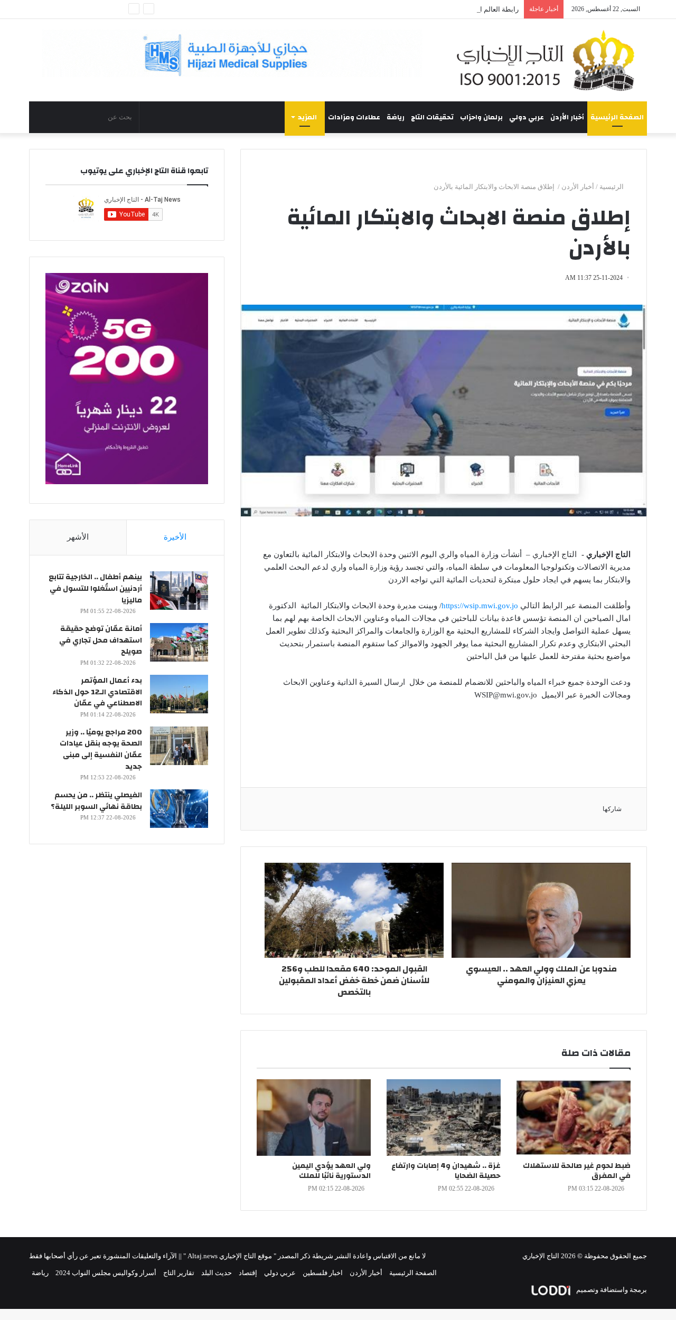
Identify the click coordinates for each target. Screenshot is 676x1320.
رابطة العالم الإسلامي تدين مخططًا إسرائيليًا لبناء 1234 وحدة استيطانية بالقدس (406, 9)
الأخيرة (175, 537)
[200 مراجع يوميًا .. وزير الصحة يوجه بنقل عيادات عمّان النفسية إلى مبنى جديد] (179, 746)
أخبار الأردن (567, 117)
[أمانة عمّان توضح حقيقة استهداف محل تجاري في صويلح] (179, 642)
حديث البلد (216, 1273)
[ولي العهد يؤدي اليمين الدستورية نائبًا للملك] (314, 1117)
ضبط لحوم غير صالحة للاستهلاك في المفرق (577, 1171)
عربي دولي (526, 117)
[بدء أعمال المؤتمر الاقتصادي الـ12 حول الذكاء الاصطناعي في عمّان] (179, 694)
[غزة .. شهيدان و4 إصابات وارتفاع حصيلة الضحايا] (444, 1117)
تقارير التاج (178, 1273)
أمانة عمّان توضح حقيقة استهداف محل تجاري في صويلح (100, 640)
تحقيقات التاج (432, 117)
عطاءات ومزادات (354, 117)
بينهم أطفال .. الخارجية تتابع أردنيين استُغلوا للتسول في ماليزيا (95, 588)
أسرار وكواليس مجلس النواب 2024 (105, 1273)
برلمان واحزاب (481, 117)
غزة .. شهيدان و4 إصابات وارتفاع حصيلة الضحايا (446, 1171)
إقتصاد (248, 1273)
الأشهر (78, 537)
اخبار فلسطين (323, 1273)
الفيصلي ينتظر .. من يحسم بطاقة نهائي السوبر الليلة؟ (96, 801)
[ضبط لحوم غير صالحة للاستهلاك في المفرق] (574, 1117)
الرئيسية (612, 187)
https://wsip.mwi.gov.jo (480, 605)
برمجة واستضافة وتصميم (611, 1290)
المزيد (307, 117)
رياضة (396, 117)
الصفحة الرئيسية (617, 117)
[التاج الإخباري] (549, 60)
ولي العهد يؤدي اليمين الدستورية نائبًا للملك (331, 1171)
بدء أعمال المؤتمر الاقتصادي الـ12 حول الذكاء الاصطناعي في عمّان (97, 692)
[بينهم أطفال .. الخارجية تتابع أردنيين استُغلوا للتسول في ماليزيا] (179, 590)
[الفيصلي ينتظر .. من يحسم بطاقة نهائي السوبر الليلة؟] (179, 808)
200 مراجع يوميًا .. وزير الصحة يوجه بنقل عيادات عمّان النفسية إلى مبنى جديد (101, 749)
